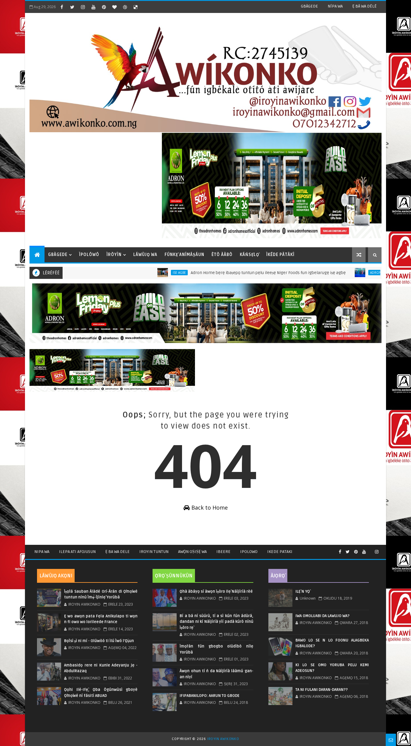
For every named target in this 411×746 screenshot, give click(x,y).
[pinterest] (103, 6)
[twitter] (72, 6)
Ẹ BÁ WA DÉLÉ (364, 6)
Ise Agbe (155, 272)
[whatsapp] (370, 549)
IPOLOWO (249, 551)
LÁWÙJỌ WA (145, 254)
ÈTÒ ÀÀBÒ (222, 254)
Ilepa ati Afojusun (77, 551)
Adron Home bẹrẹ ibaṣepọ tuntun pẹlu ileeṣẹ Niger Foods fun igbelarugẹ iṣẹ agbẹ (244, 272)
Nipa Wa (41, 551)
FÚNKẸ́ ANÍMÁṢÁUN (184, 254)
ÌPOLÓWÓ (89, 254)
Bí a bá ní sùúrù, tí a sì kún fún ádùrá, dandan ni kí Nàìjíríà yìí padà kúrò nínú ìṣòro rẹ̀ (216, 621)
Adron (351, 272)
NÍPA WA (335, 6)
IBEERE (223, 551)
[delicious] (135, 6)
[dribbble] (124, 6)
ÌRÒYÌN (114, 254)
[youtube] (93, 6)
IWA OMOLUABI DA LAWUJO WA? (322, 615)
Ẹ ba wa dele (117, 551)
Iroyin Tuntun (153, 551)
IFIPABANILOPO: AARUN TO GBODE (209, 695)
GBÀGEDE (309, 6)
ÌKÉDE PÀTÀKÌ (280, 254)
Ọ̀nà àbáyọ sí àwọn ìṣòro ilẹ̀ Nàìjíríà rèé (216, 591)
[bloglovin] (114, 6)
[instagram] (82, 6)
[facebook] (61, 6)
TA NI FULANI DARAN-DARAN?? (321, 689)
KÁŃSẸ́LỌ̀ (249, 254)
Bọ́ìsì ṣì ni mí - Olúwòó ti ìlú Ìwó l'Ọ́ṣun (99, 640)
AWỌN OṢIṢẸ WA (192, 551)
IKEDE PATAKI (279, 551)
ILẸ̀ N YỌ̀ (302, 591)
